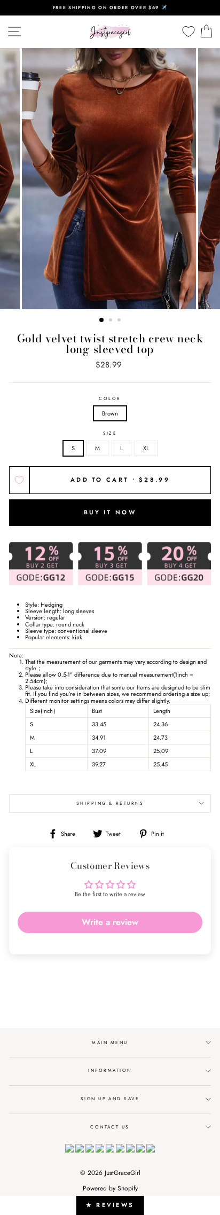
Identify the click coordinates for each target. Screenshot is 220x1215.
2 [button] (111, 321)
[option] (110, 7)
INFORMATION (109, 1070)
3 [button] (120, 321)
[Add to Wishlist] (19, 480)
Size (110, 433)
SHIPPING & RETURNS (110, 803)
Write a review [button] (110, 922)
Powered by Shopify (110, 1188)
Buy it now (110, 512)
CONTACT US (110, 1127)
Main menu (110, 1042)
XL (146, 448)
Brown (110, 413)
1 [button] (102, 320)
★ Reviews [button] (110, 1205)
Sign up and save (110, 1098)
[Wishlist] (188, 32)
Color (110, 398)
